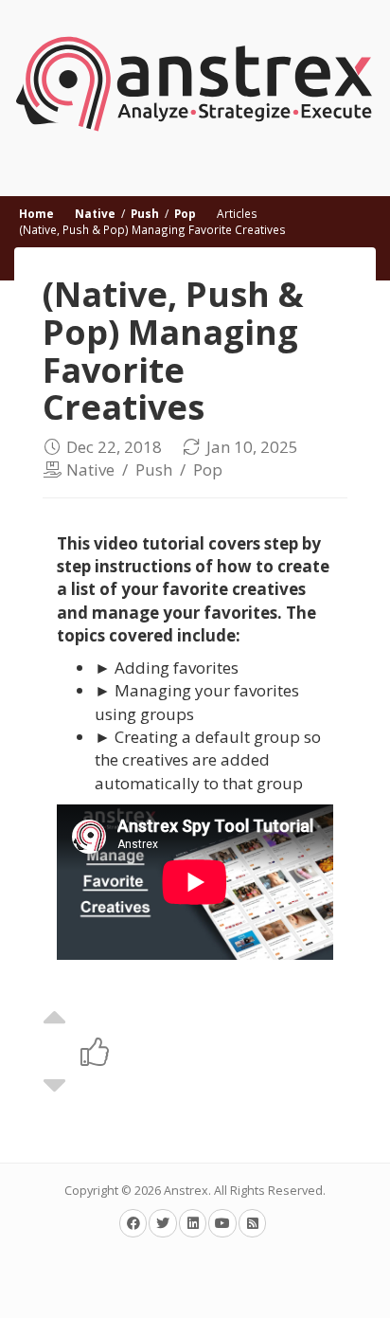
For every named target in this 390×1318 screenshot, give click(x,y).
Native (95, 213)
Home (36, 213)
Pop (185, 213)
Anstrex (186, 1191)
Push (145, 213)
